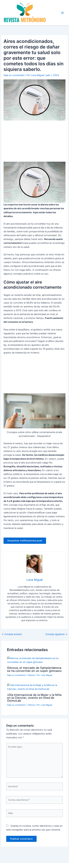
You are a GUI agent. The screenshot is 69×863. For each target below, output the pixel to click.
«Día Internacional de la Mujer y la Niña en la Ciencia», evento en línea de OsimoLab (34, 697)
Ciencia (31, 675)
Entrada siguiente (56, 634)
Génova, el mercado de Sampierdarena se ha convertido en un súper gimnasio (34, 669)
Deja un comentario (14, 75)
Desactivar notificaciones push (24, 540)
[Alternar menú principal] (62, 12)
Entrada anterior (12, 634)
